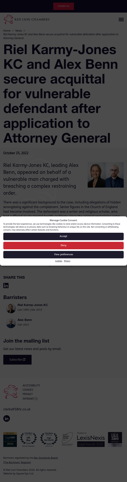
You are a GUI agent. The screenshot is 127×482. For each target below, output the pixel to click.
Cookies (58, 261)
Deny (63, 245)
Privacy (67, 261)
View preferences (63, 254)
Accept (63, 236)
